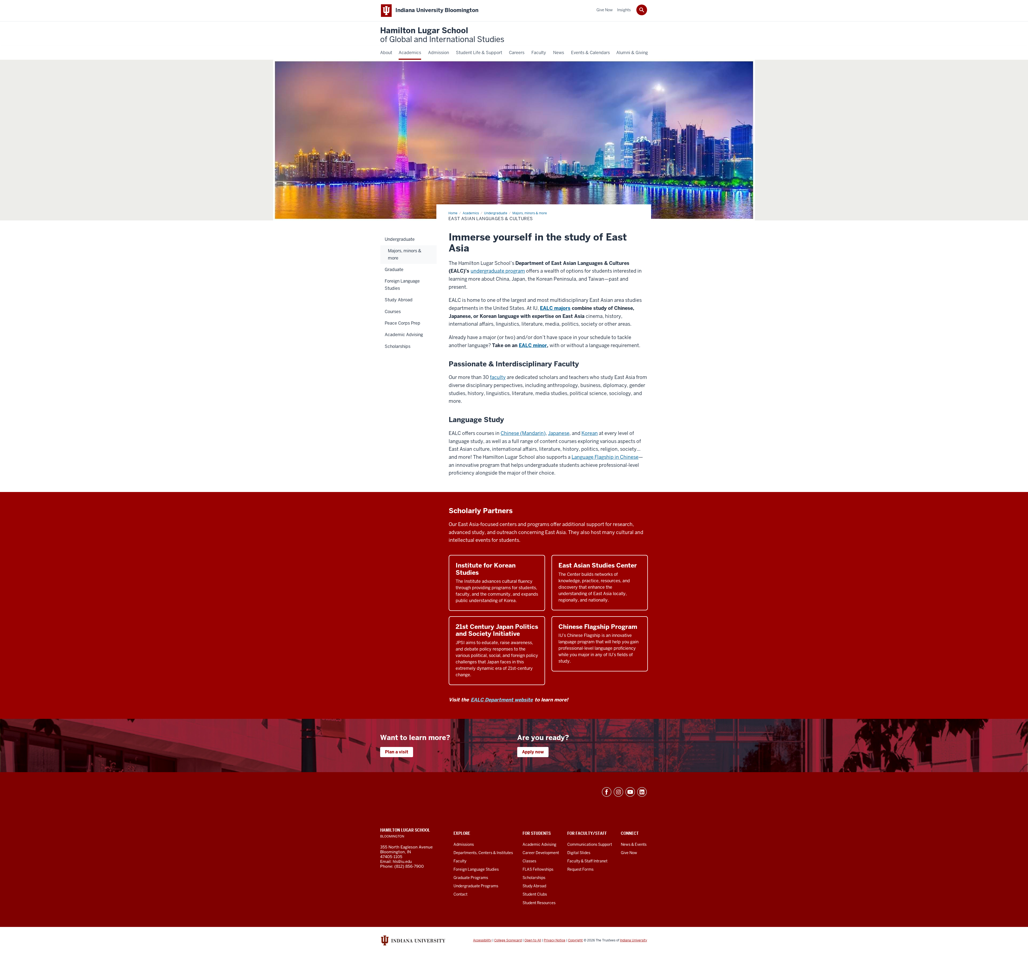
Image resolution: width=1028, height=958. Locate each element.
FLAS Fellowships (538, 869)
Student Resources (539, 902)
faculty (498, 377)
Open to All (532, 940)
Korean (589, 433)
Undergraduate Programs (475, 886)
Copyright (575, 940)
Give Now (629, 852)
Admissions (463, 844)
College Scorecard (508, 940)
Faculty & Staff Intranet (587, 861)
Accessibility (482, 940)
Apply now (533, 752)
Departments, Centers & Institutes (483, 852)
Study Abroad (534, 886)
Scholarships (534, 877)
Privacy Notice (554, 940)
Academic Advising (539, 844)
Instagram (618, 792)
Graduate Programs (470, 877)
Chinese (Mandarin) (523, 433)
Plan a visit (396, 752)
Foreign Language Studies (476, 869)
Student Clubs (535, 894)
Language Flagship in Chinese (605, 457)
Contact (460, 894)
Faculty (459, 861)
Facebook (606, 792)
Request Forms (580, 869)
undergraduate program (498, 271)
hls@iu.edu (402, 861)
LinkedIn (642, 792)
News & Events (634, 844)
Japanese (558, 433)
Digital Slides (578, 852)
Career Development (541, 852)
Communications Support (589, 844)
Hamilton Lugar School (442, 35)
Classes (529, 861)
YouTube (630, 792)
